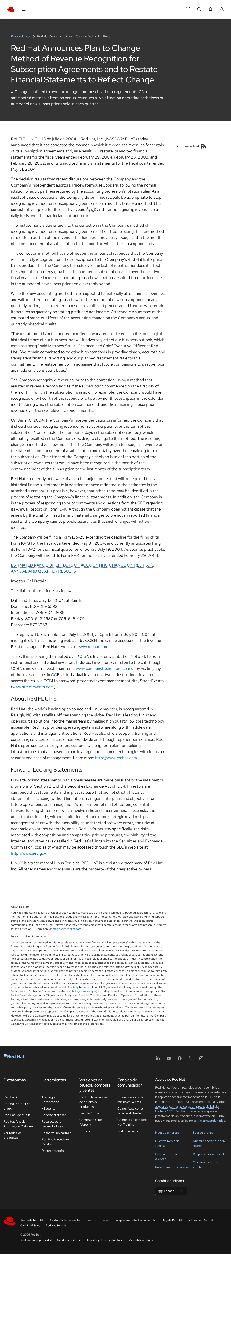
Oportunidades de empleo (65, 1220)
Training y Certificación (50, 1099)
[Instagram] (201, 1059)
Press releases (21, 36)
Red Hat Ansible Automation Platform (18, 1123)
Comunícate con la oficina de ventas (130, 1099)
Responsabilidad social (208, 1154)
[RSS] (203, 146)
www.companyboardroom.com (103, 668)
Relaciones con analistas (172, 1167)
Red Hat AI (11, 1097)
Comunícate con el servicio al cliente (130, 1110)
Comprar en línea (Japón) (91, 1122)
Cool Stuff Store (30, 1225)
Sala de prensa (203, 1133)
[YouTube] (168, 1059)
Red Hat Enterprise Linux (17, 1106)
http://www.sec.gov (28, 853)
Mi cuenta (48, 1108)
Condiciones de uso (69, 1240)
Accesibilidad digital (141, 1240)
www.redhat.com (93, 646)
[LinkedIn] (158, 1059)
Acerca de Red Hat (31, 1220)
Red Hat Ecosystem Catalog (55, 1141)
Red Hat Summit (56, 1225)
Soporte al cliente (54, 1115)
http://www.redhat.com (116, 757)
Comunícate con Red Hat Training (132, 1122)
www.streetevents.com (33, 686)
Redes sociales (127, 1131)
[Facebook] (179, 1059)
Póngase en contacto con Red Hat (136, 1220)
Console (85, 1131)
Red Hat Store (89, 1113)
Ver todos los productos (12, 1135)
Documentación (53, 1151)
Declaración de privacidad (36, 1240)
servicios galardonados (209, 1121)
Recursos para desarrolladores (52, 1123)
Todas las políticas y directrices (105, 1240)
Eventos (91, 1220)
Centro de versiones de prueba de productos (93, 1102)
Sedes (105, 1220)
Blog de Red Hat (172, 1220)
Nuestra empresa (167, 1133)
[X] (190, 1059)
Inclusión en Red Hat (200, 1220)
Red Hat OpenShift (17, 1115)
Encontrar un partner (56, 1133)
